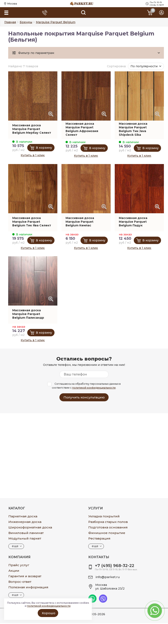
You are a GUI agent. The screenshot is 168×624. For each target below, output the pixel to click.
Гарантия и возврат (24, 576)
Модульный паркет (24, 538)
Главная (10, 22)
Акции (13, 571)
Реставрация (99, 538)
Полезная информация (28, 587)
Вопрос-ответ (19, 582)
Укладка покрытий (104, 516)
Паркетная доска (22, 516)
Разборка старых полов (108, 522)
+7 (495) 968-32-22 (114, 565)
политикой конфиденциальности (94, 387)
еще (15, 546)
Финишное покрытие (106, 533)
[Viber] (103, 601)
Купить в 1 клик (33, 155)
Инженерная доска (24, 522)
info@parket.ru (108, 577)
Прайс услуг (18, 565)
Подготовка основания (108, 527)
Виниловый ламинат (26, 533)
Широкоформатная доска (30, 527)
